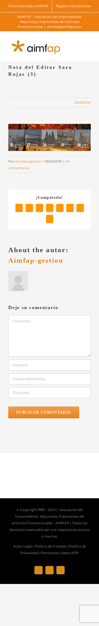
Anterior (83, 102)
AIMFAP (62, 523)
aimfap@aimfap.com (64, 27)
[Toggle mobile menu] (88, 43)
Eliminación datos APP (60, 553)
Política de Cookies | (51, 546)
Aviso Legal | (23, 546)
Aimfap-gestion (28, 161)
